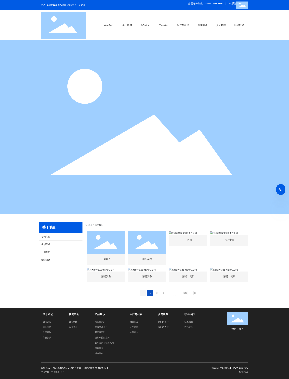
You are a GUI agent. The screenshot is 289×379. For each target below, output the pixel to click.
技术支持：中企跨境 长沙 (53, 372)
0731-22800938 (214, 3)
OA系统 (232, 3)
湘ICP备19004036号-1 (96, 368)
